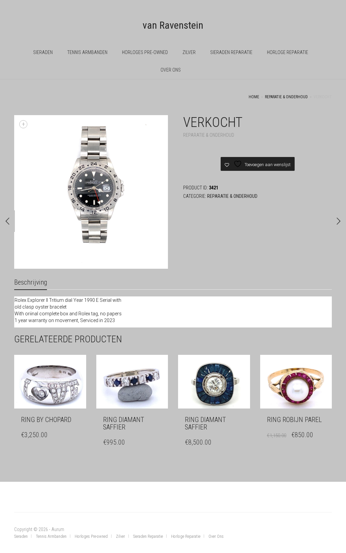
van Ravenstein (173, 25)
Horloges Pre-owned (145, 52)
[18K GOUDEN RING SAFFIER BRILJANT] (338, 221)
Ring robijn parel (294, 420)
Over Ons (170, 70)
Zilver (189, 52)
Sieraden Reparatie (231, 52)
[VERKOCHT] (7, 221)
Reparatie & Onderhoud (286, 97)
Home (254, 97)
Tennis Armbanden (87, 52)
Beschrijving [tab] (30, 282)
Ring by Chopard (46, 420)
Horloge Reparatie (287, 52)
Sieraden (43, 52)
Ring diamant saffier (123, 423)
